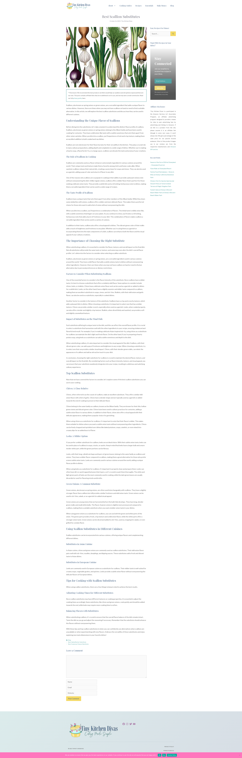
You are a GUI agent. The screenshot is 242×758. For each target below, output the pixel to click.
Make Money (162, 6)
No (164, 755)
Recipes (138, 6)
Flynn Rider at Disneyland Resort (160, 168)
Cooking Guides (125, 6)
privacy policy (77, 98)
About (110, 6)
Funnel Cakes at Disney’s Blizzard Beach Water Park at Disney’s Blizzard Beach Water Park (162, 192)
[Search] (173, 33)
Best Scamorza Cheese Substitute (78, 644)
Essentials (149, 6)
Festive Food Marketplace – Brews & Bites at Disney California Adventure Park (162, 174)
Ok (159, 755)
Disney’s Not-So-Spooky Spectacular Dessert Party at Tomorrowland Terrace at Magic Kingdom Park (162, 183)
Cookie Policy (172, 755)
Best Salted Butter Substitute (77, 642)
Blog (172, 6)
